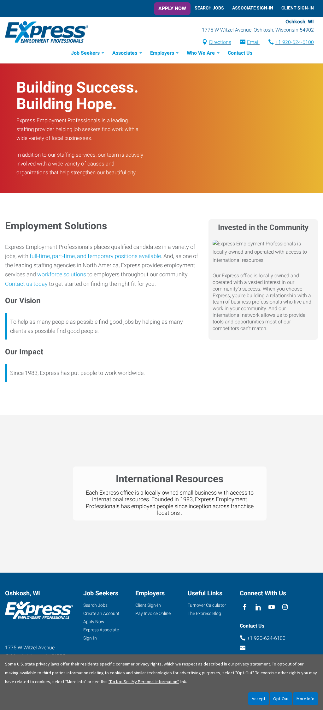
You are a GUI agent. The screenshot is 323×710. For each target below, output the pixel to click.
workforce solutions (61, 274)
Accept (258, 698)
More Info (305, 698)
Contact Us (240, 53)
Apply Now (172, 8)
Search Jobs (209, 7)
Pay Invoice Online (153, 613)
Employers (162, 53)
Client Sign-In (297, 7)
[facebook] (245, 607)
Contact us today (26, 283)
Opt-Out (281, 698)
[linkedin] (258, 607)
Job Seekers (85, 53)
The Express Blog (204, 613)
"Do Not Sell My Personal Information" (144, 681)
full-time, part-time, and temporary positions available (95, 256)
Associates (124, 53)
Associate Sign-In (252, 7)
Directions (220, 42)
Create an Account (101, 613)
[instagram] (285, 607)
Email (253, 42)
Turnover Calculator (207, 605)
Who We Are (201, 53)
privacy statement (252, 664)
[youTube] (272, 607)
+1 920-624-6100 (294, 42)
